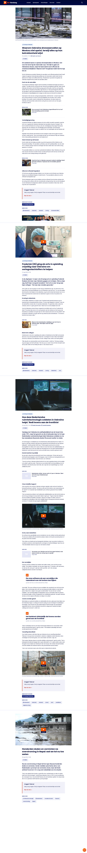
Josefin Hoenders (47, 425)
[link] (27, 45)
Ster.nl (47, 214)
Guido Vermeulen (37, 425)
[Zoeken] (82, 2)
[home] (10, 2)
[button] (25, 59)
